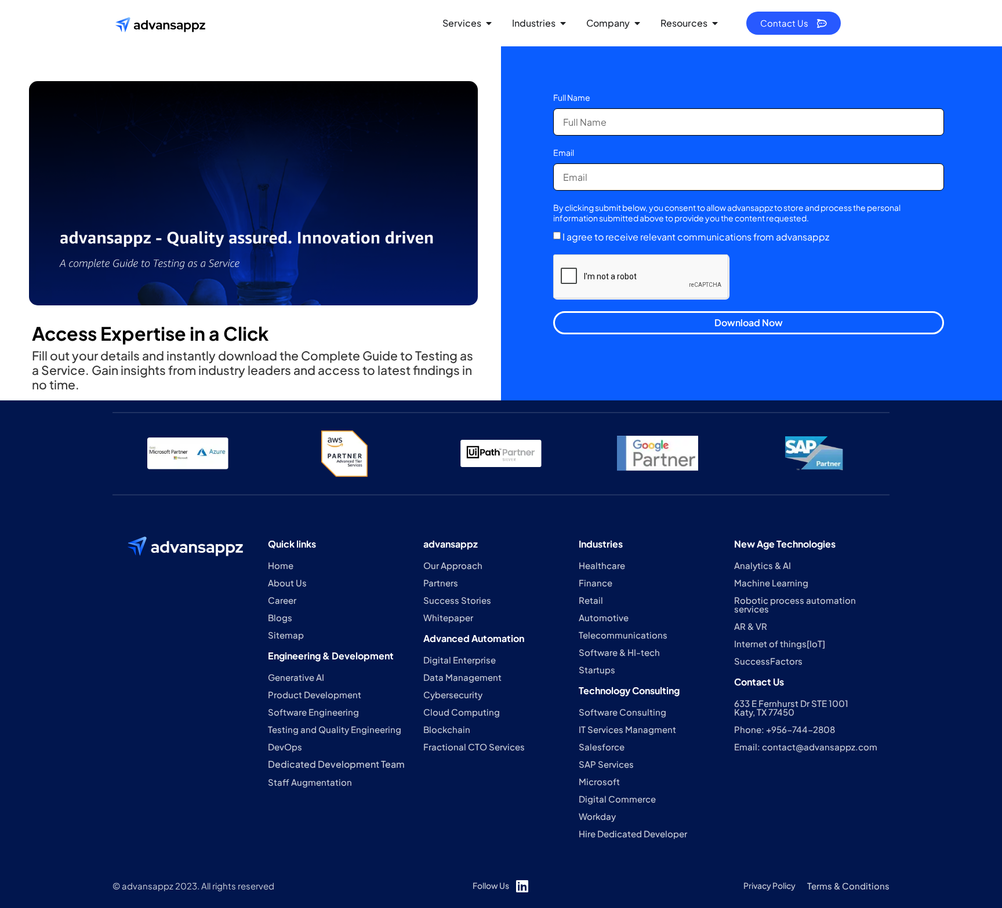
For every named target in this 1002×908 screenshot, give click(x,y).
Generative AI (296, 677)
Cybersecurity (452, 694)
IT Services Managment (627, 729)
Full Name (571, 97)
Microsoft (599, 781)
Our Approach (452, 565)
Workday (597, 816)
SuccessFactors (768, 660)
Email (563, 152)
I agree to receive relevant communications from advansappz (695, 237)
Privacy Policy (769, 885)
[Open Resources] (715, 23)
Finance (595, 582)
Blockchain (446, 729)
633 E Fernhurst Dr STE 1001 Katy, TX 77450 (791, 707)
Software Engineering (313, 711)
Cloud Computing (461, 711)
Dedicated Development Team (336, 764)
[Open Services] (488, 23)
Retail (591, 600)
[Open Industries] (563, 23)
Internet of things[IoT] (779, 643)
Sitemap (286, 634)
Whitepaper (448, 617)
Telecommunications (623, 634)
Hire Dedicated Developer (633, 833)
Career (282, 600)
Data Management (462, 677)
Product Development (314, 694)
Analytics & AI (762, 565)
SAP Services (606, 764)
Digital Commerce (617, 798)
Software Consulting (622, 711)
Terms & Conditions (848, 885)
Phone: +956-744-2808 (784, 729)
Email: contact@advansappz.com (805, 746)
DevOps (285, 746)
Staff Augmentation (310, 781)
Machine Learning (771, 582)
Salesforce (602, 746)
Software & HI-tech (619, 652)
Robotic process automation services (795, 604)
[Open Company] (637, 23)
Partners (440, 582)
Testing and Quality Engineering (334, 729)
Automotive (604, 617)
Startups (597, 669)
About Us (287, 582)
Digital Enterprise (459, 659)
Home (280, 565)
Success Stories (457, 600)
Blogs (280, 617)
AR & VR (750, 626)
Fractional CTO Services (474, 746)
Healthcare (602, 565)
